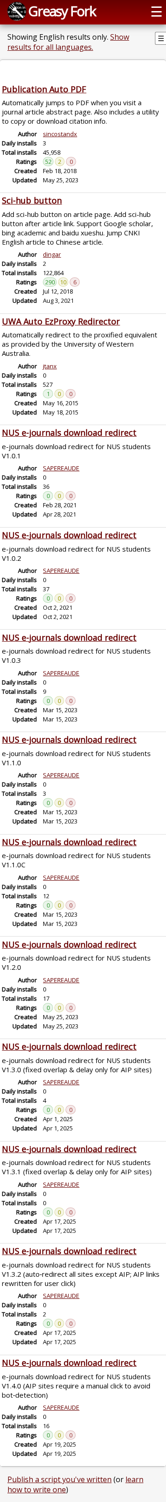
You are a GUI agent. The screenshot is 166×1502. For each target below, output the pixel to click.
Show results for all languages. (68, 42)
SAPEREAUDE (61, 468)
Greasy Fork (61, 10)
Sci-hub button (32, 200)
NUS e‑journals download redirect (69, 1362)
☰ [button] (156, 11)
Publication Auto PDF (44, 89)
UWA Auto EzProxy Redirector (61, 321)
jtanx (50, 366)
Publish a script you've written (59, 1479)
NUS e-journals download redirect (69, 432)
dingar (52, 254)
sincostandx (60, 134)
